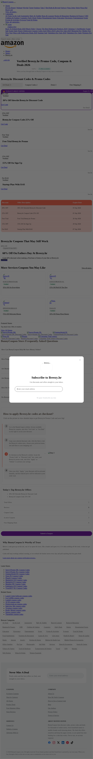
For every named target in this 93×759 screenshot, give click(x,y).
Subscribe (71, 389)
